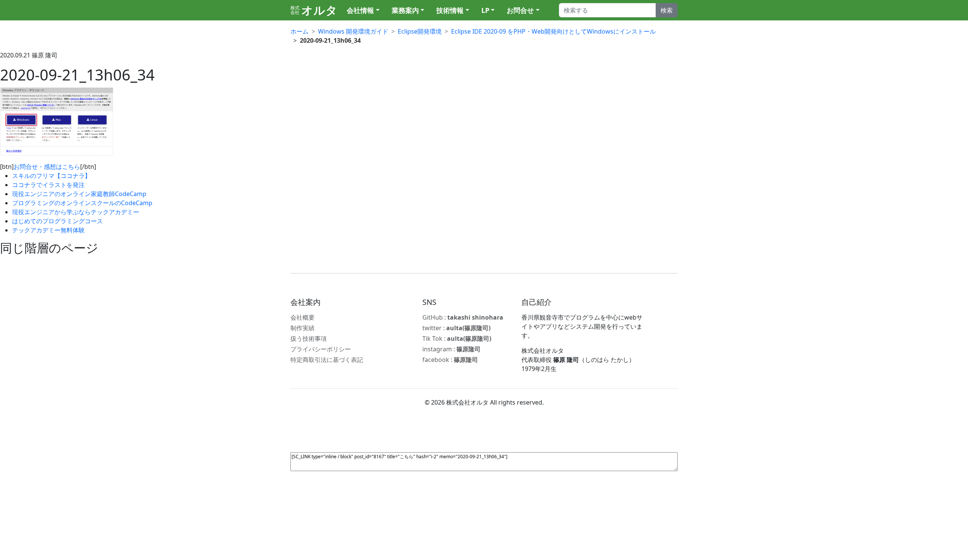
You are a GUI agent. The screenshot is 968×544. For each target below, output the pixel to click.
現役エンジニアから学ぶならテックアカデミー (75, 212)
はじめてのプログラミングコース (57, 221)
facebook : (450, 359)
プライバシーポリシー (320, 349)
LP (485, 10)
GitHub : (462, 317)
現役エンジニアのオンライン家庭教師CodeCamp (79, 194)
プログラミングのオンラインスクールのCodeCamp (82, 203)
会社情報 (360, 10)
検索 (667, 10)
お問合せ (520, 10)
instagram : (451, 349)
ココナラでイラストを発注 (48, 185)
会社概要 (302, 317)
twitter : (456, 328)
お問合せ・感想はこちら (47, 166)
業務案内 (405, 10)
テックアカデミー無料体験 (48, 230)
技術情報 (450, 10)
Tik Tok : (456, 338)
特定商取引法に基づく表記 (326, 359)
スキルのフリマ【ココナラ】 (51, 176)
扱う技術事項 (308, 338)
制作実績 (302, 328)
